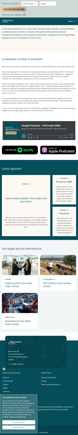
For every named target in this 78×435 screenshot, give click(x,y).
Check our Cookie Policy (17, 417)
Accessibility (43, 432)
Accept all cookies (19, 422)
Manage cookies (18, 427)
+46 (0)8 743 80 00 (16, 364)
